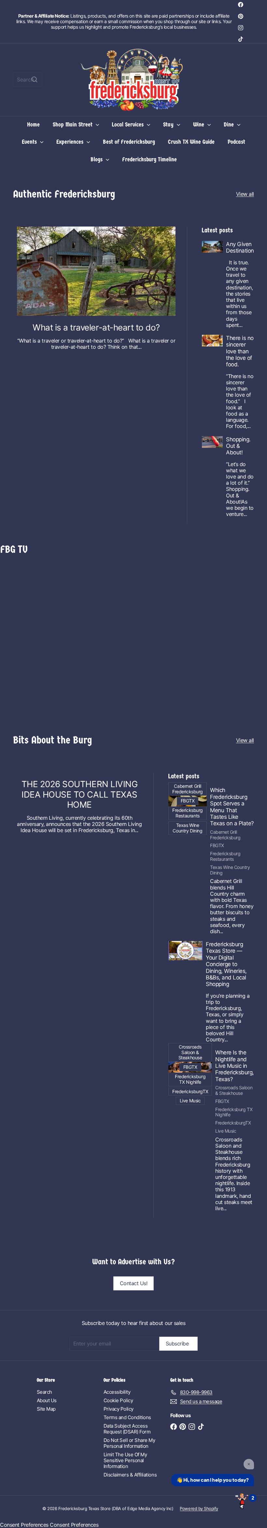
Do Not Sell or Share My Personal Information (129, 1443)
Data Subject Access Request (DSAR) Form (127, 1429)
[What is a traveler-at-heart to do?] (96, 271)
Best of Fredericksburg (129, 142)
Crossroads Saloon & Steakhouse (233, 1090)
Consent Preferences (24, 1524)
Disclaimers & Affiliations (130, 1475)
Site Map (46, 1409)
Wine (199, 124)
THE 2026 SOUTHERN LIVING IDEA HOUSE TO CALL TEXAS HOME (79, 794)
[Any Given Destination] (212, 247)
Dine (229, 124)
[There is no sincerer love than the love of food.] (212, 340)
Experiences (70, 142)
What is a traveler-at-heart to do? (96, 327)
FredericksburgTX (233, 1122)
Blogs (97, 159)
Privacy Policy (119, 1409)
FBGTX (217, 845)
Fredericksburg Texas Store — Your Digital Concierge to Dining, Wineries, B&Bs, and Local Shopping (226, 964)
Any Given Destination (240, 247)
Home (33, 124)
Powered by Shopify (199, 1508)
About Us (47, 1400)
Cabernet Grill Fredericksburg (225, 835)
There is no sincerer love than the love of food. (240, 351)
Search (44, 1392)
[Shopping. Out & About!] (212, 442)
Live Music (225, 1131)
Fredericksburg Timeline (149, 159)
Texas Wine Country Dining (230, 870)
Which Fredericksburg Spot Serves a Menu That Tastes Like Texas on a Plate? (232, 807)
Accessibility (117, 1392)
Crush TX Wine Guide (191, 142)
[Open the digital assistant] (242, 1500)
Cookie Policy (118, 1400)
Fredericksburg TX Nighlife (233, 1112)
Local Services (128, 124)
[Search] (34, 79)
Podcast (236, 142)
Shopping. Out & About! (238, 446)
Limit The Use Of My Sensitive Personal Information (125, 1460)
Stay (169, 124)
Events (30, 142)
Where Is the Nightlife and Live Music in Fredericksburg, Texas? (234, 1065)
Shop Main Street (73, 124)
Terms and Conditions (127, 1417)
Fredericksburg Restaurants (225, 856)
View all (245, 194)
